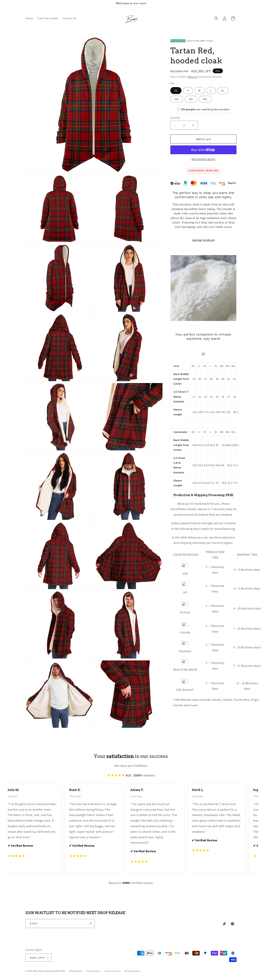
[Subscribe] (90, 923)
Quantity (175, 117)
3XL (191, 99)
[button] (216, 18)
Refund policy (76, 971)
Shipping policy (132, 971)
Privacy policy (94, 971)
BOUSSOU (38, 971)
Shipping (192, 76)
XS (175, 90)
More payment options (203, 158)
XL (222, 90)
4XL (205, 99)
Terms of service (113, 971)
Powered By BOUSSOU (54, 971)
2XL (176, 99)
